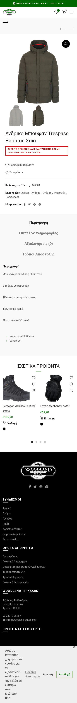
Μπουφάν (59, 192)
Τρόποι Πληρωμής (13, 577)
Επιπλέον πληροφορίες (38, 233)
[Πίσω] (5, 22)
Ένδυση (47, 192)
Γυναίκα (7, 518)
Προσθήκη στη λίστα (21, 164)
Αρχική (7, 508)
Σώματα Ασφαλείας (14, 534)
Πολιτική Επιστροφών (16, 582)
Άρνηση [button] (48, 674)
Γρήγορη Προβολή (33, 390)
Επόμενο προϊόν (71, 29)
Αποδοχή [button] (64, 674)
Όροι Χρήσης (10, 556)
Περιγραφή (38, 222)
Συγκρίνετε (16, 172)
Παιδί (6, 523)
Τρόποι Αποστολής (38, 254)
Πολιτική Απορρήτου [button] (32, 674)
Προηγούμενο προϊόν (62, 29)
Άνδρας (36, 192)
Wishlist (58, 10)
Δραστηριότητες (12, 529)
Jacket (25, 192)
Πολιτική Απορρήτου (15, 561)
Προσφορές (12, 196)
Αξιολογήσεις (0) (38, 243)
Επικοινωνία (10, 539)
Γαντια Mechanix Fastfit (54, 406)
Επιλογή (12, 423)
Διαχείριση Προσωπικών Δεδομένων (24, 566)
